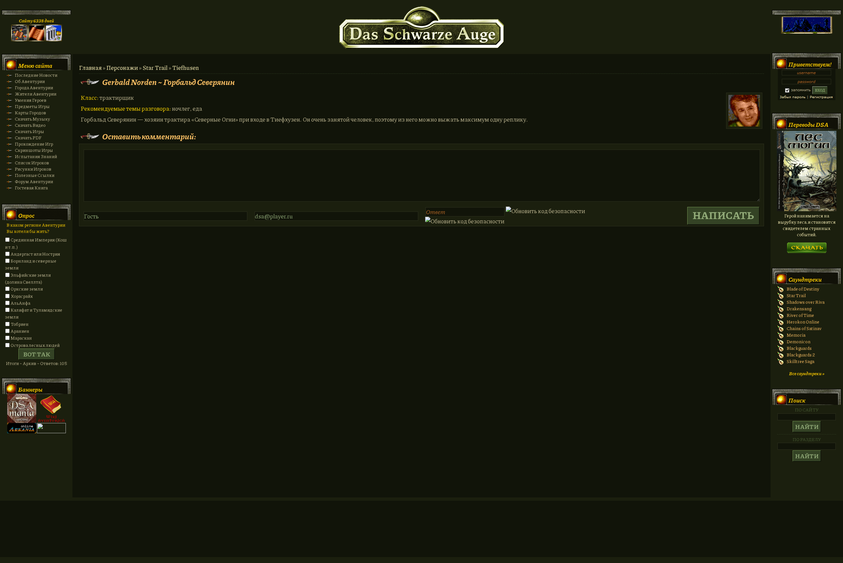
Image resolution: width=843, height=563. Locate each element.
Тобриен (20, 324)
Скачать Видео (30, 125)
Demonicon (798, 341)
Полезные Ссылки (34, 175)
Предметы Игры (32, 106)
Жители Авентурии (35, 94)
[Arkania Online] (21, 431)
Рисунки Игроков (33, 169)
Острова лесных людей (35, 345)
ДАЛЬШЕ (806, 245)
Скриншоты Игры (34, 150)
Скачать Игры (29, 131)
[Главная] (19, 39)
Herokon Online (803, 322)
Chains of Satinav (804, 328)
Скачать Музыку (32, 119)
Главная (90, 67)
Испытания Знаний (36, 156)
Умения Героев (30, 100)
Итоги (12, 363)
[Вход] (53, 39)
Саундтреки (805, 279)
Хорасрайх (22, 296)
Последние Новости (36, 75)
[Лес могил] (806, 209)
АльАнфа (20, 303)
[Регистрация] (36, 39)
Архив (29, 363)
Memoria (796, 335)
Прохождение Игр (34, 144)
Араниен (20, 331)
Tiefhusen (185, 67)
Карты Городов (30, 112)
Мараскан (21, 338)
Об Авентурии (30, 81)
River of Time (800, 315)
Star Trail (155, 67)
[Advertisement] (421, 535)
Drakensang (799, 308)
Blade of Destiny (803, 289)
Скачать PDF (28, 137)
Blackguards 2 (801, 355)
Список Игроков (32, 162)
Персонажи (122, 67)
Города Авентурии (34, 87)
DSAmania (21, 408)
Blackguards (799, 348)
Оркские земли (27, 289)
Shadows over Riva (806, 302)
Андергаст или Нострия (35, 254)
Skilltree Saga (800, 361)
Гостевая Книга (31, 187)
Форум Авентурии (34, 181)
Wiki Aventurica (51, 408)
